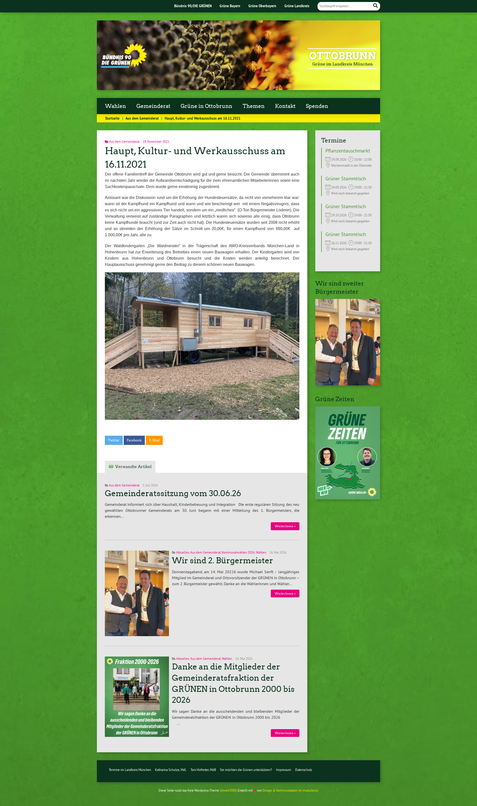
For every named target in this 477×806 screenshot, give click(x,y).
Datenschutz (303, 770)
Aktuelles (182, 552)
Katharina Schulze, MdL (171, 770)
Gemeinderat (153, 106)
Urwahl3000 (228, 790)
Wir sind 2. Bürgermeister (222, 561)
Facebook (134, 440)
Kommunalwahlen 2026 (238, 552)
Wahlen (115, 106)
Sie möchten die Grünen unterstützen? (246, 770)
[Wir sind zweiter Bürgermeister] (347, 383)
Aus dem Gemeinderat (142, 118)
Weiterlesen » (285, 526)
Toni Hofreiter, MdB (203, 770)
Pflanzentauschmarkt (347, 150)
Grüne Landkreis (296, 5)
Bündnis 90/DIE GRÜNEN (193, 5)
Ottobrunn (342, 56)
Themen (254, 106)
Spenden (317, 106)
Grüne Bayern (230, 5)
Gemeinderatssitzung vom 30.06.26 (173, 493)
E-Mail (154, 440)
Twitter (113, 440)
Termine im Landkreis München (130, 770)
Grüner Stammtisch (345, 178)
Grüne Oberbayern (262, 5)
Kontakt (285, 106)
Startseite (112, 118)
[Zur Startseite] (124, 66)
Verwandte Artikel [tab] (133, 466)
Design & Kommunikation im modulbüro (290, 790)
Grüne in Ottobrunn (206, 106)
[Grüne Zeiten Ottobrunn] (347, 497)
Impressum (283, 770)
